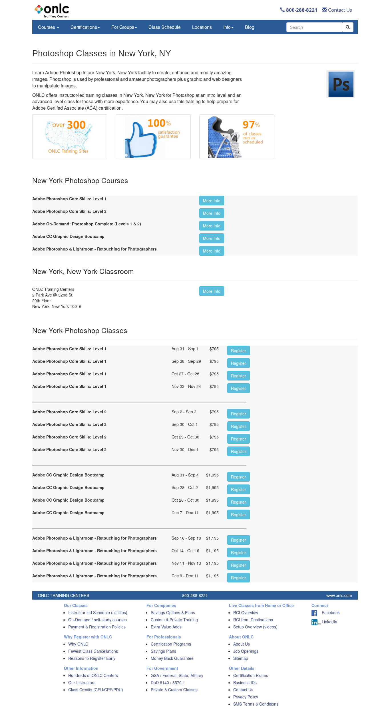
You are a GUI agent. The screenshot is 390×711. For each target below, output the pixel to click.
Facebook (328, 612)
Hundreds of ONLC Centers (93, 675)
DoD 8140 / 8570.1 (168, 682)
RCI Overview (245, 612)
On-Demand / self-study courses (97, 619)
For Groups (122, 27)
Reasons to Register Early (91, 658)
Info (227, 27)
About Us (241, 644)
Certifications (84, 27)
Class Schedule (164, 27)
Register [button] (238, 350)
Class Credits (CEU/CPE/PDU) (95, 689)
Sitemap (240, 658)
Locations (202, 27)
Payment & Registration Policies (97, 627)
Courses (47, 27)
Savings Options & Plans (173, 612)
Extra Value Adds (166, 627)
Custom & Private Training (174, 619)
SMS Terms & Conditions (255, 704)
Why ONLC (78, 644)
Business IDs (245, 682)
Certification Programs (171, 644)
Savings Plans (163, 651)
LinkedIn (329, 621)
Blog (249, 27)
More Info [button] (211, 200)
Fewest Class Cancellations (93, 651)
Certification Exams (250, 675)
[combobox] (314, 27)
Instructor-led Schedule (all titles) (97, 612)
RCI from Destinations (253, 619)
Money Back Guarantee (172, 658)
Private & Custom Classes (174, 689)
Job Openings (245, 651)
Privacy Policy (245, 697)
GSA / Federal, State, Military (177, 675)
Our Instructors (81, 682)
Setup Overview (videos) (255, 627)
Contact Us (339, 10)
